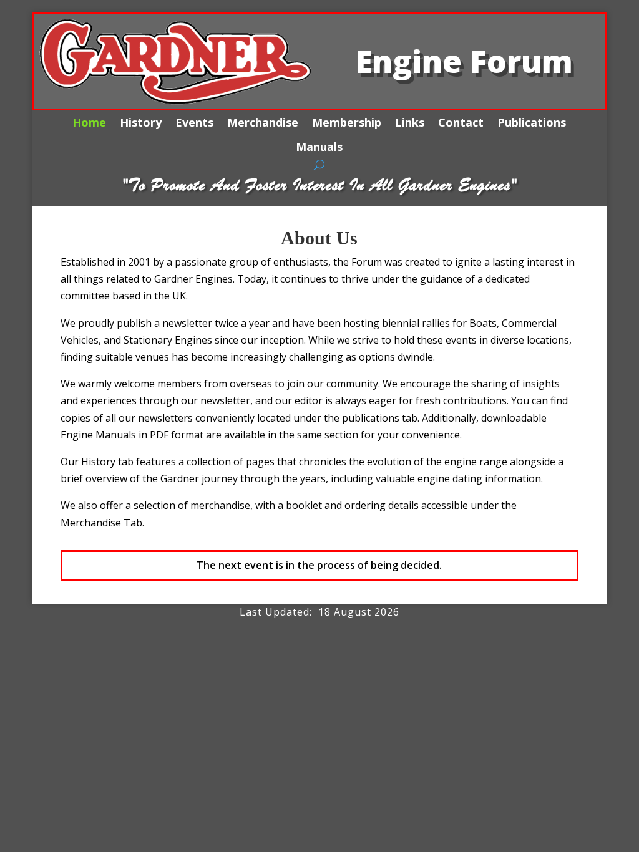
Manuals (319, 147)
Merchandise (262, 122)
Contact (461, 122)
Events (194, 122)
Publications (531, 122)
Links (409, 122)
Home (89, 122)
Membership (346, 122)
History (141, 122)
